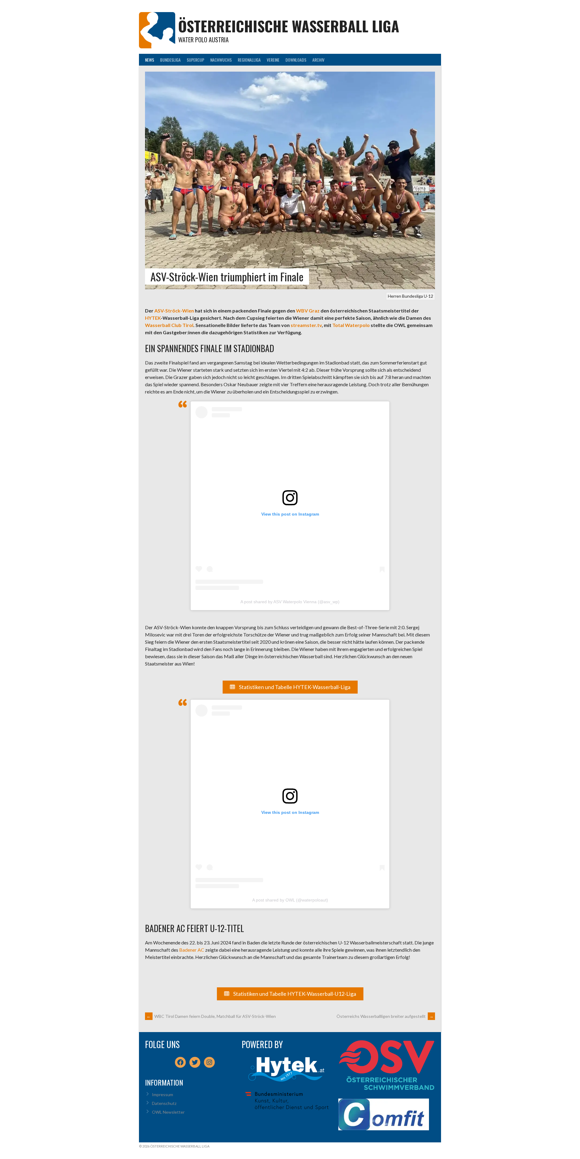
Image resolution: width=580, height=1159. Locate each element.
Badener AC (191, 950)
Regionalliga (249, 60)
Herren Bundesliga (405, 296)
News (149, 60)
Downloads (295, 60)
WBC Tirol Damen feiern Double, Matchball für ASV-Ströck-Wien (211, 1016)
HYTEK (153, 318)
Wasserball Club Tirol (169, 325)
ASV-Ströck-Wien (174, 310)
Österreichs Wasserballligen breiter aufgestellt (385, 1016)
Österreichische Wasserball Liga (288, 26)
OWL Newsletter (168, 1112)
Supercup (195, 60)
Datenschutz (164, 1103)
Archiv (318, 60)
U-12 (428, 296)
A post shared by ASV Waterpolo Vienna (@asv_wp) (290, 601)
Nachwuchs (221, 60)
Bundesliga (170, 60)
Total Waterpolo (351, 325)
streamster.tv (306, 325)
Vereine (273, 60)
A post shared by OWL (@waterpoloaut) (290, 900)
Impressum (162, 1094)
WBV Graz (308, 310)
